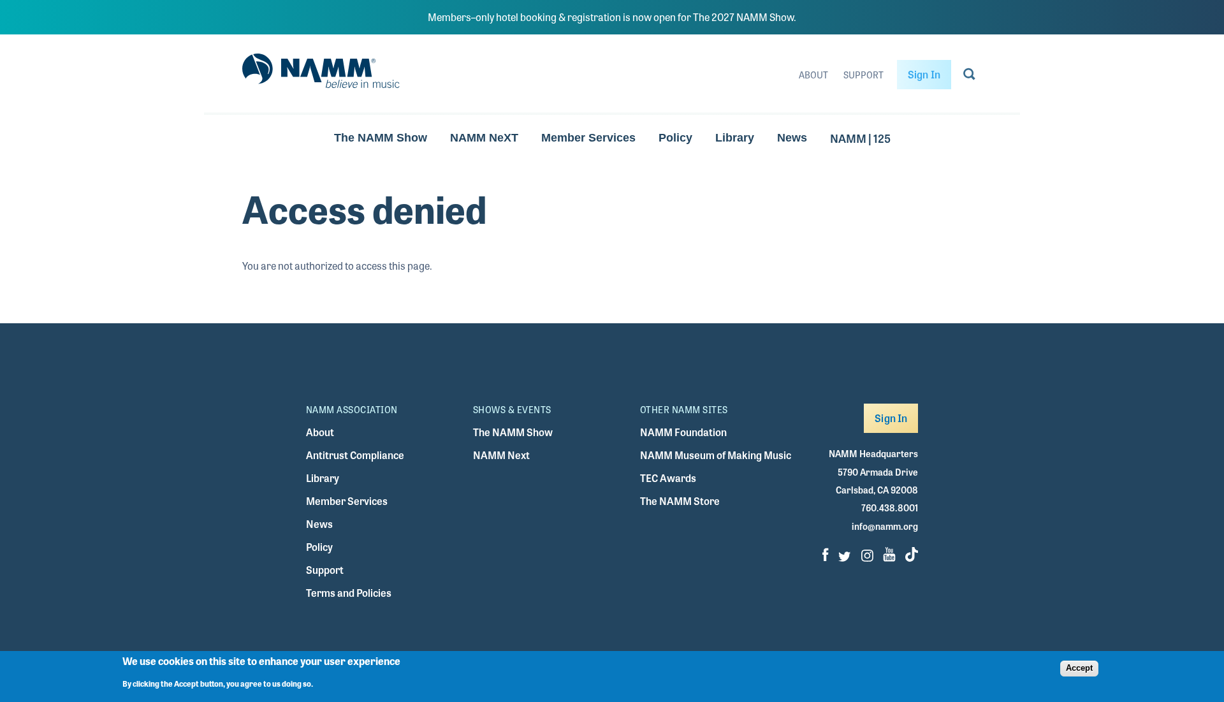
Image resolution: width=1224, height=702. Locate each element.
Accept (1079, 668)
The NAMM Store (680, 501)
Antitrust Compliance (355, 455)
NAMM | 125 (860, 137)
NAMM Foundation (683, 432)
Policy (675, 137)
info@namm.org (885, 526)
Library (734, 137)
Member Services (588, 137)
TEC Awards (668, 478)
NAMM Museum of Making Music (715, 455)
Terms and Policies (348, 592)
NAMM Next (501, 455)
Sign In (924, 74)
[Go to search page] (969, 76)
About (813, 74)
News (792, 137)
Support (863, 74)
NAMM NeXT (484, 137)
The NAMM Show (380, 137)
